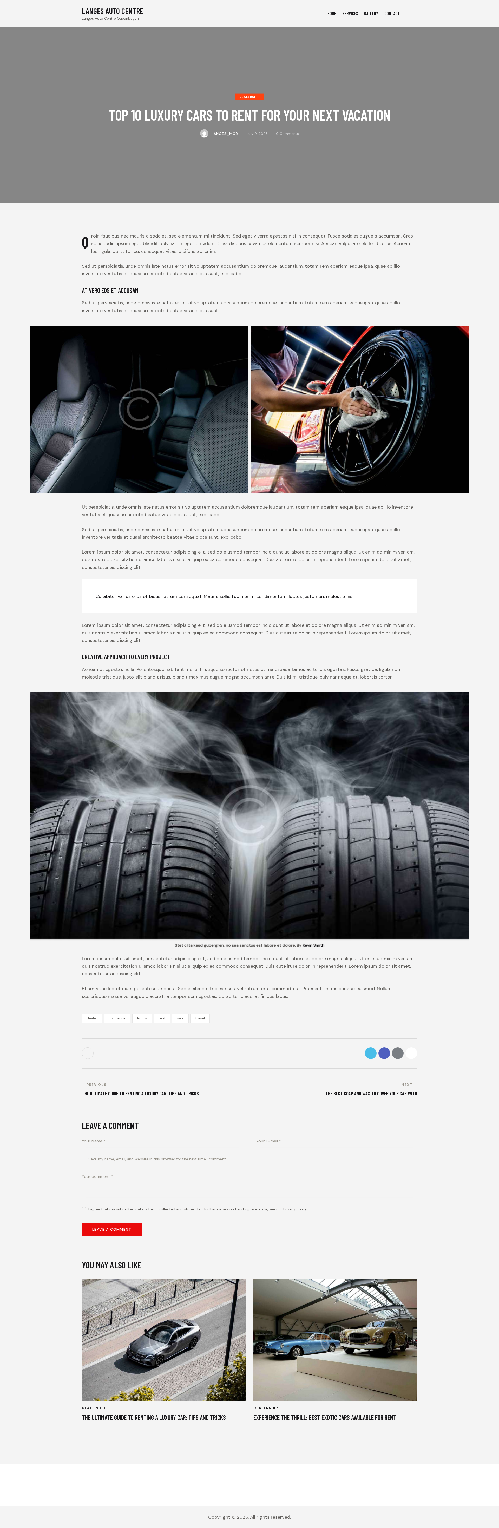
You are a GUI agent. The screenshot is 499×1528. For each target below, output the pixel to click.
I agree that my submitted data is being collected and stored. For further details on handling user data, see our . (198, 1209)
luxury (142, 1018)
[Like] (88, 1053)
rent (162, 1018)
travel (200, 1018)
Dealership (249, 97)
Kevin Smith (313, 945)
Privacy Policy (295, 1209)
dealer (92, 1018)
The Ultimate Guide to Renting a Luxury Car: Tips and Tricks (154, 1417)
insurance (117, 1018)
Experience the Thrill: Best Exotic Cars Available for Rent (324, 1417)
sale (180, 1018)
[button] (411, 1053)
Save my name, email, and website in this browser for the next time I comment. (157, 1159)
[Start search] (413, 14)
